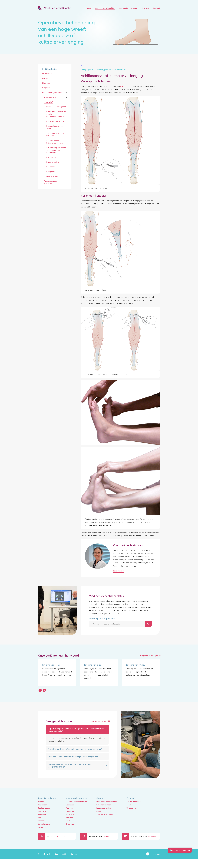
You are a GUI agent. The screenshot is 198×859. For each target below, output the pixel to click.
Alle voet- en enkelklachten (76, 802)
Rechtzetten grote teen (56, 121)
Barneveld (42, 811)
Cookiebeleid (60, 854)
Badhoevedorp (44, 808)
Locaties (130, 805)
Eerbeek (41, 821)
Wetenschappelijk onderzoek (52, 182)
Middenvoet (70, 811)
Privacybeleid (44, 854)
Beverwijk (42, 814)
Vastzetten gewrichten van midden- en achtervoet (56, 150)
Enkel (68, 821)
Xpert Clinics (125, 86)
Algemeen (70, 805)
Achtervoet (70, 814)
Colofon (74, 854)
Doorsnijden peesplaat (56, 107)
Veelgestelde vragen (104, 814)
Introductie (47, 74)
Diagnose (46, 88)
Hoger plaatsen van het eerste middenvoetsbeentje (56, 114)
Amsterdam (43, 805)
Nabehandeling (52, 162)
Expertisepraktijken (104, 808)
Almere (41, 802)
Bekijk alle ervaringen (150, 655)
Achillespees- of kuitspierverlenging (54, 141)
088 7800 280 (59, 836)
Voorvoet (69, 808)
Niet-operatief (50, 97)
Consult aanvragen (134, 802)
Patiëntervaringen (103, 805)
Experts (99, 811)
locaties (106, 836)
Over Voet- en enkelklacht (106, 802)
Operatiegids (52, 176)
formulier (152, 836)
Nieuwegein (42, 827)
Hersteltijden (51, 167)
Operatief (48, 102)
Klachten (46, 83)
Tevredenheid (132, 808)
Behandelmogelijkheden (52, 93)
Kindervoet (70, 824)
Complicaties (52, 172)
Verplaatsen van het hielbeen (55, 134)
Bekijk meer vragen (100, 721)
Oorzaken (46, 78)
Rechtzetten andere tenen (55, 127)
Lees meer (118, 571)
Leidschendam (44, 824)
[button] (65, 92)
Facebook (155, 854)
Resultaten (51, 157)
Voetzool (69, 818)
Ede (39, 818)
